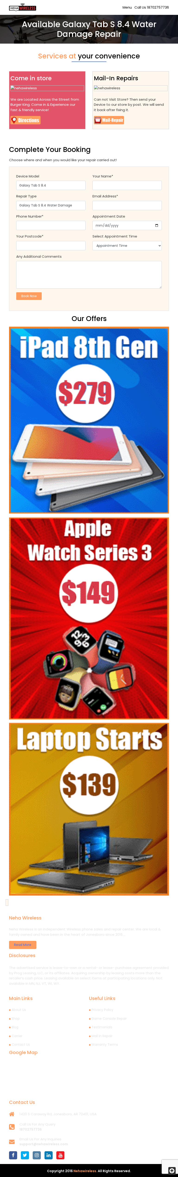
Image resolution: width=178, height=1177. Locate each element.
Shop (16, 1018)
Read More (22, 944)
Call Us (151, 7)
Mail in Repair (102, 1036)
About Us (19, 1009)
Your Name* (102, 176)
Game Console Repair (109, 1018)
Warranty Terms (105, 1044)
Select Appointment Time (114, 236)
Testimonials (102, 1027)
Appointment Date (108, 216)
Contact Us (21, 1044)
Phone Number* (29, 216)
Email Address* (105, 196)
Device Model (27, 176)
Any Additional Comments (39, 256)
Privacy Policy (102, 1009)
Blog (15, 1027)
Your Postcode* (29, 236)
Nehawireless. (85, 1171)
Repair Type (26, 196)
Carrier (17, 1036)
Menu (127, 7)
